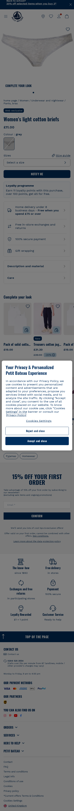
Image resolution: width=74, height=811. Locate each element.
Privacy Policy (16, 415)
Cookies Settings (39, 421)
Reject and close (35, 431)
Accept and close (37, 441)
